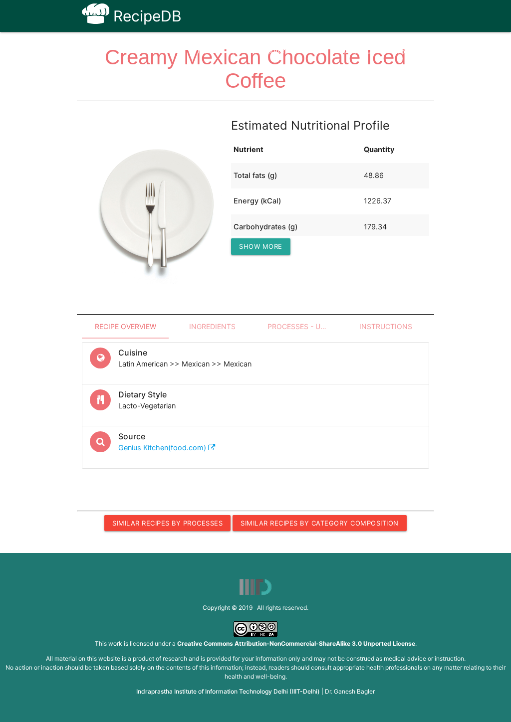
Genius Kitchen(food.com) (163, 447)
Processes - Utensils (304, 326)
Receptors (272, 50)
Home (172, 50)
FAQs (313, 50)
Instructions (385, 326)
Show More (260, 246)
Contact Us (356, 50)
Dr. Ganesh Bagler (350, 691)
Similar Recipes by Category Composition (320, 523)
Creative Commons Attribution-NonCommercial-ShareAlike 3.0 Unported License (296, 643)
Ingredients (212, 326)
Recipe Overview (125, 326)
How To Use (219, 50)
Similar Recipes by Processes (167, 523)
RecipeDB (145, 16)
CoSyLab (406, 50)
